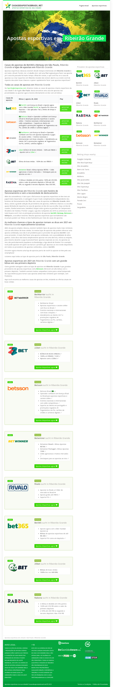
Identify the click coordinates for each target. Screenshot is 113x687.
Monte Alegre (82, 197)
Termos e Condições (84, 684)
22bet (21, 150)
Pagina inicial (84, 5)
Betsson (24, 116)
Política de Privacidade (100, 684)
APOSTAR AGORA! (65, 108)
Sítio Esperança (83, 187)
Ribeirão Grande (42, 297)
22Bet (32, 152)
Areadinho (81, 173)
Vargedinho (81, 207)
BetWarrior (25, 132)
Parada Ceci (81, 200)
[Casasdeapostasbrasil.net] (23, 5)
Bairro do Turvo (83, 169)
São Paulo (29, 638)
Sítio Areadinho (82, 166)
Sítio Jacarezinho (83, 180)
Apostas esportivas (99, 5)
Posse (79, 204)
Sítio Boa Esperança (84, 162)
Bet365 (23, 105)
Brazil (23, 638)
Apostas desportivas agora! (46, 330)
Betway (60, 213)
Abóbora (80, 176)
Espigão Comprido (84, 159)
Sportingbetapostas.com (16, 88)
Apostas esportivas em (12, 638)
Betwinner (22, 170)
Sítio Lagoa (81, 193)
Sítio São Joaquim (83, 183)
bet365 (53, 213)
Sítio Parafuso (82, 190)
